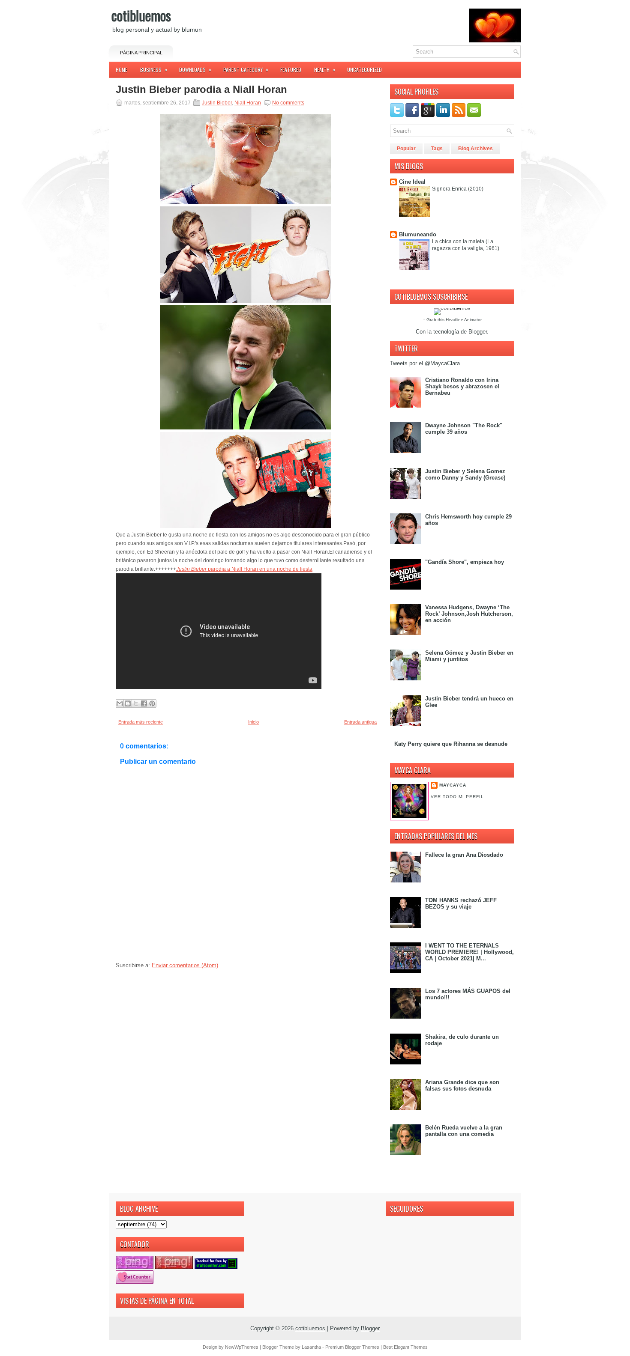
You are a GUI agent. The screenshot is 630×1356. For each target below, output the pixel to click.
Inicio (253, 721)
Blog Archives (475, 149)
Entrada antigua (360, 721)
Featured (290, 69)
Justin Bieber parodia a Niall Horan (201, 89)
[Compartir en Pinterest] (152, 703)
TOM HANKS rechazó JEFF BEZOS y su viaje (461, 903)
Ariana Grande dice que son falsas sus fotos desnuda (462, 1085)
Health (324, 69)
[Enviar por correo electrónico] (119, 703)
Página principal (141, 52)
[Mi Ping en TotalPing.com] (134, 1267)
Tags (437, 149)
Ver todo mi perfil (457, 796)
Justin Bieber (217, 103)
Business (153, 69)
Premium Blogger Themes (352, 1347)
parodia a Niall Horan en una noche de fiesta (244, 569)
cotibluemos (141, 15)
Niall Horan (247, 103)
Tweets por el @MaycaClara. (426, 363)
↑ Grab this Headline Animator (452, 319)
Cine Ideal (412, 182)
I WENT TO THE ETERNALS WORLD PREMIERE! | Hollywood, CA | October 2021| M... (469, 952)
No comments (288, 103)
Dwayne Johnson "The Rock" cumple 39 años (463, 428)
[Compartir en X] (136, 703)
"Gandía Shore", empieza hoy (464, 562)
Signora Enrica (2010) (457, 189)
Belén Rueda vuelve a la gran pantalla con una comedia (463, 1130)
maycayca (452, 785)
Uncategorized (364, 69)
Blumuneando (417, 234)
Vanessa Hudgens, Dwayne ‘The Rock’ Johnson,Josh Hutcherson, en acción (469, 613)
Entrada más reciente (140, 721)
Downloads (195, 69)
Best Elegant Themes (405, 1347)
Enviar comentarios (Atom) (185, 965)
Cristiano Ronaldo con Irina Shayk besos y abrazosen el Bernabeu (462, 386)
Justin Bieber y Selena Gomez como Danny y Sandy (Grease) (465, 474)
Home (121, 69)
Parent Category (245, 69)
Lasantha (311, 1347)
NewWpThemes (241, 1347)
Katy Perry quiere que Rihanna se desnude (450, 744)
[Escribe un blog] (127, 703)
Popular (406, 149)
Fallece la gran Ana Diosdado (464, 855)
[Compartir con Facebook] (144, 703)
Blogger (477, 331)
